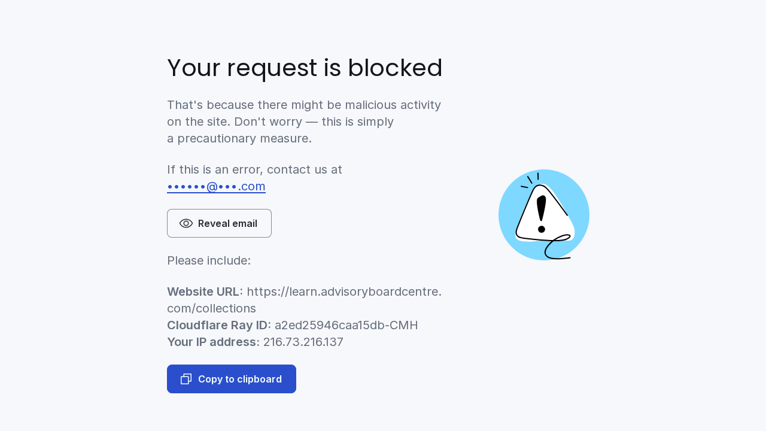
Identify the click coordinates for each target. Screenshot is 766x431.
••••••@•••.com (216, 186)
